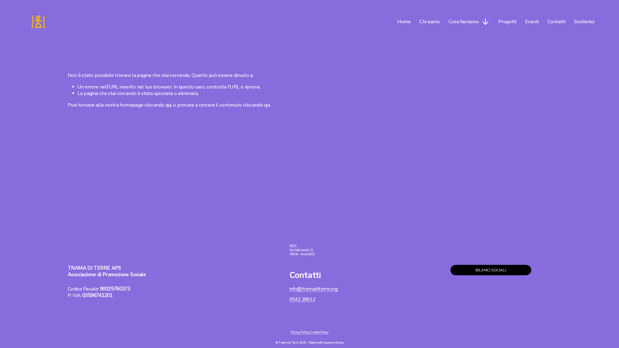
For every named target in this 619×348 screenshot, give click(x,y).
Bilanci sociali (490, 270)
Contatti (556, 21)
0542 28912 (302, 299)
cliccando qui (157, 105)
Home (404, 21)
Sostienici (584, 21)
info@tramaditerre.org (313, 289)
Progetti (507, 21)
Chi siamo (429, 21)
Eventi (532, 21)
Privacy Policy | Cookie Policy (309, 332)
